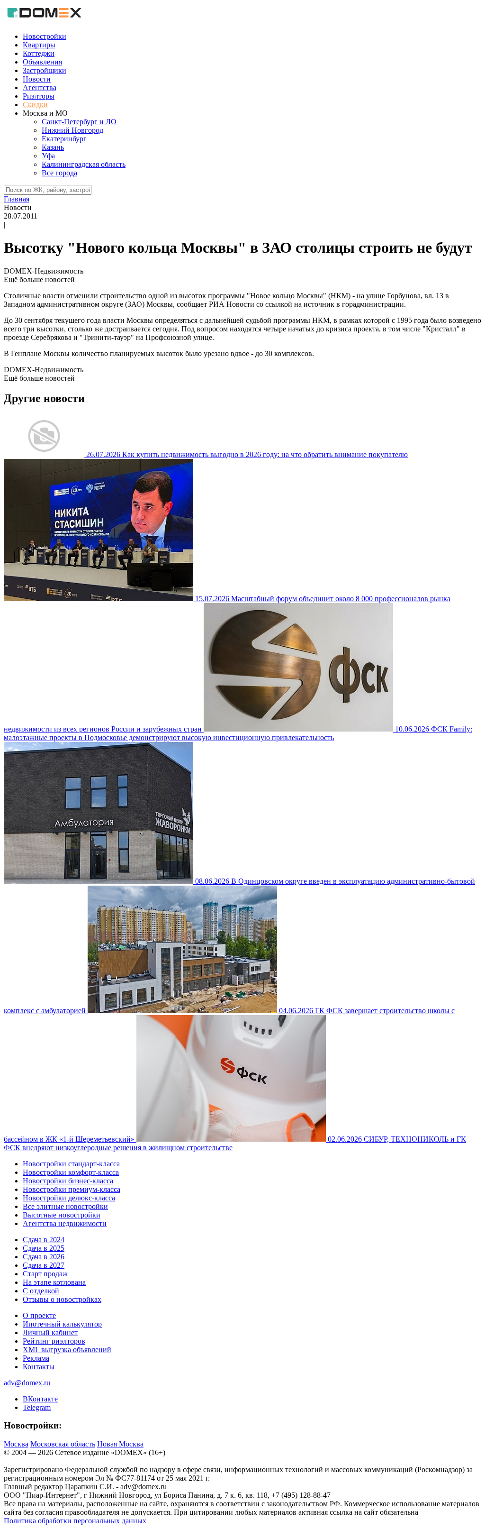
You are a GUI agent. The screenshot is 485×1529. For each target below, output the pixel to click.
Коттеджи (38, 53)
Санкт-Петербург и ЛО (79, 122)
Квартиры (39, 45)
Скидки (35, 105)
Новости (37, 79)
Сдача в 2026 (43, 1257)
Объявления (42, 62)
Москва (16, 1444)
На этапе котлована (54, 1282)
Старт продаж (45, 1274)
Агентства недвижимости (65, 1223)
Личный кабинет (50, 1332)
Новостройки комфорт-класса (71, 1172)
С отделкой (41, 1291)
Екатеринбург (64, 139)
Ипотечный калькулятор (62, 1324)
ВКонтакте (40, 1399)
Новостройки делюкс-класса (69, 1198)
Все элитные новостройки (65, 1206)
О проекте (39, 1315)
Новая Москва (120, 1444)
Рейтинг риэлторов (54, 1341)
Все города (59, 173)
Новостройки (44, 36)
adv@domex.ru (27, 1383)
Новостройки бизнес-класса (68, 1181)
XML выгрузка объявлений (67, 1350)
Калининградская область (84, 164)
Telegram (37, 1407)
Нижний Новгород (72, 130)
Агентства (39, 87)
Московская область (62, 1444)
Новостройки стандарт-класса (71, 1164)
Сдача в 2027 (43, 1265)
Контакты (38, 1367)
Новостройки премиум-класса (71, 1189)
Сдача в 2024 (43, 1240)
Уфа (48, 156)
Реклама (36, 1358)
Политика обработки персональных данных (75, 1521)
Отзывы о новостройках (62, 1299)
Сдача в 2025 (43, 1248)
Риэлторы (38, 96)
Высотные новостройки (61, 1215)
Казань (53, 147)
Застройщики (44, 70)
